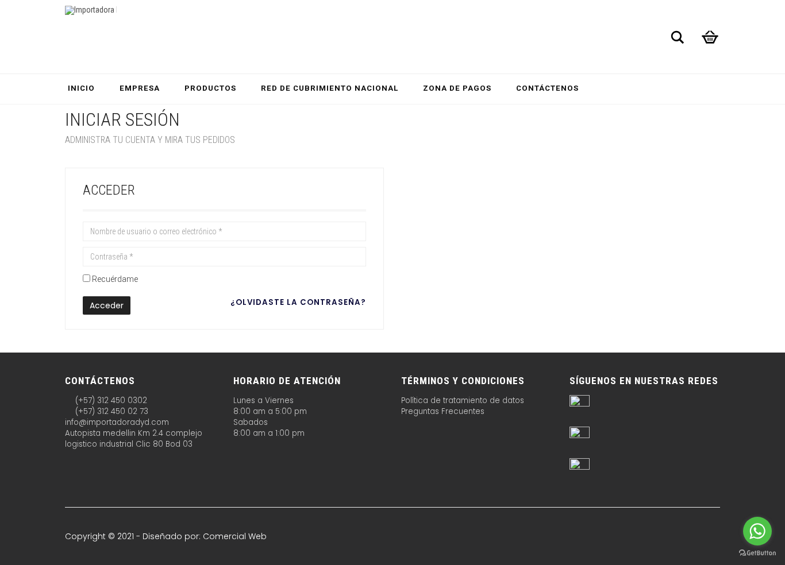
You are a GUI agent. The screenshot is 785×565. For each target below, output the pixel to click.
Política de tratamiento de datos (462, 400)
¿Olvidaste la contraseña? (298, 302)
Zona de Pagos (457, 88)
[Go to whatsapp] (757, 531)
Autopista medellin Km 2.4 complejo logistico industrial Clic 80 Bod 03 (133, 439)
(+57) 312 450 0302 (110, 400)
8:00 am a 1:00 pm (269, 433)
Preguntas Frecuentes (442, 411)
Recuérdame (115, 279)
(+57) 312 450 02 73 (110, 411)
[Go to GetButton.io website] (757, 553)
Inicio (81, 88)
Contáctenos (547, 88)
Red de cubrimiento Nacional (329, 88)
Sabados (250, 422)
